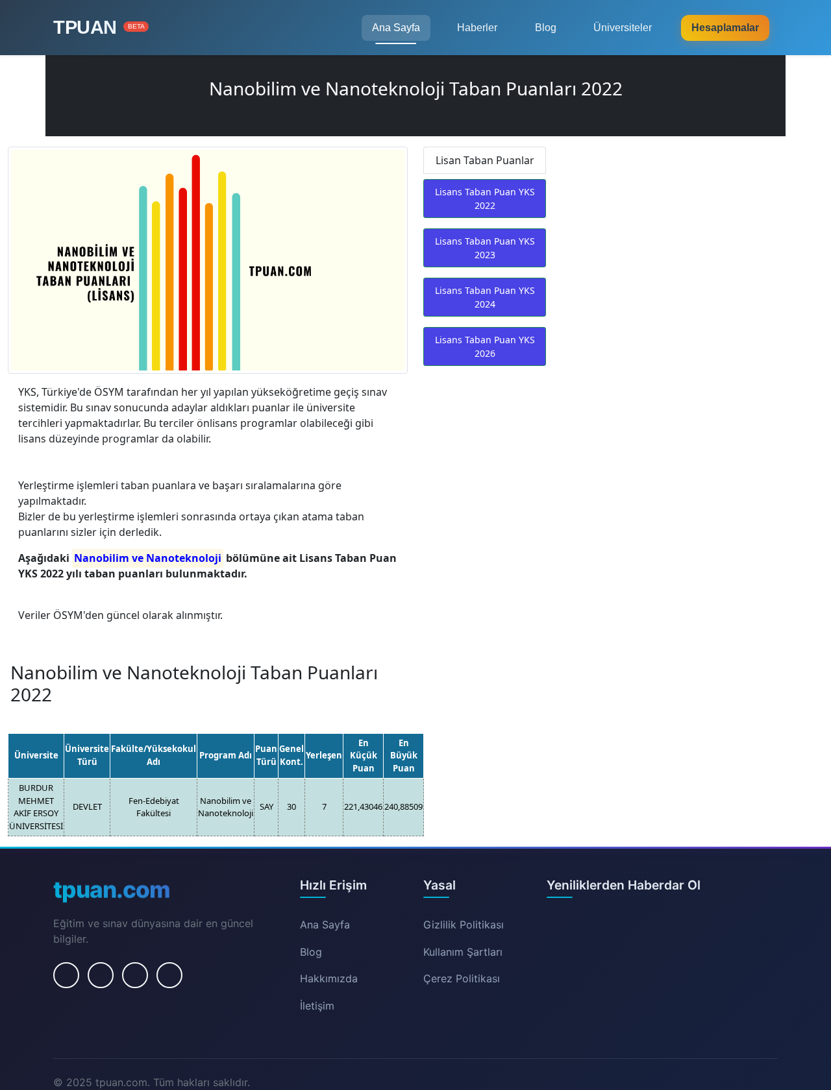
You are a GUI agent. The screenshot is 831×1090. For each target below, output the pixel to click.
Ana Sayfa (396, 27)
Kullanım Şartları (462, 951)
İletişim (317, 1005)
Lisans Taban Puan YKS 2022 (485, 199)
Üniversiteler (622, 27)
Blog (545, 27)
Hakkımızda (329, 978)
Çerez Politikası (461, 978)
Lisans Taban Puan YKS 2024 (485, 297)
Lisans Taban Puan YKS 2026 (485, 346)
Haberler (477, 27)
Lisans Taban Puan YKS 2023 (485, 248)
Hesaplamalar (725, 27)
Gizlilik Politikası (463, 924)
